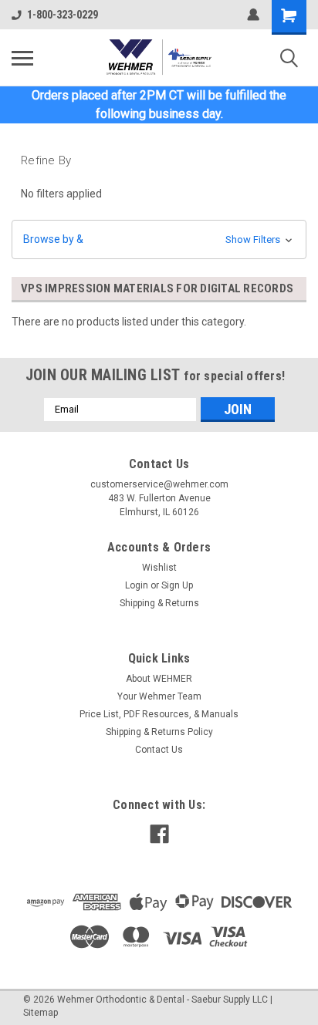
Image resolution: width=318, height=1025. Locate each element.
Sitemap (40, 1012)
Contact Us (159, 749)
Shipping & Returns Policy (159, 732)
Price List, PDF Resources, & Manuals (159, 714)
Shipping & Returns (159, 603)
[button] (159, 239)
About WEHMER (159, 678)
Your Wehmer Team (159, 696)
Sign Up (177, 585)
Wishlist (159, 567)
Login (136, 585)
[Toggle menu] (22, 58)
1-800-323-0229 (62, 14)
